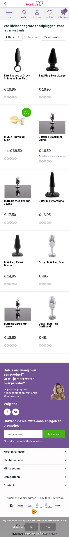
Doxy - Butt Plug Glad (52, 262)
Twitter (15, 412)
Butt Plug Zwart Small (52, 200)
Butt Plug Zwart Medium (13, 264)
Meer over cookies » (35, 533)
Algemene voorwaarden (21, 497)
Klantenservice (12, 396)
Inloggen (37, 17)
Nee (48, 526)
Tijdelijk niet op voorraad (52, 156)
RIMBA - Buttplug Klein (14, 138)
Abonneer (54, 434)
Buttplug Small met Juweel (50, 138)
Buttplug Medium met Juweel (17, 202)
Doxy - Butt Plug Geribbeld (48, 325)
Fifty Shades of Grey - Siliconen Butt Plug (17, 77)
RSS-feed (45, 497)
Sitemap (58, 497)
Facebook (7, 412)
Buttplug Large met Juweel (15, 325)
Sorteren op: (31, 37)
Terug (5, 3)
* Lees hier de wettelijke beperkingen (24, 441)
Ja (31, 526)
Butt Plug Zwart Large (52, 75)
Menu (8, 17)
